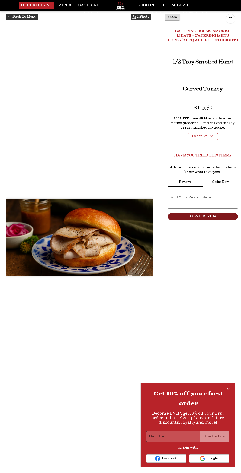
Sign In (146, 5)
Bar (143, 13)
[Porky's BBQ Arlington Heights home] (120, 5)
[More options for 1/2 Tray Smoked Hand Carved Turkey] (230, 18)
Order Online (36, 5)
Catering (89, 5)
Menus (65, 5)
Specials (92, 13)
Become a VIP (174, 5)
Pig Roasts (164, 13)
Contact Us (194, 13)
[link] (203, 136)
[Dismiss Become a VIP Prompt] (228, 389)
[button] (22, 17)
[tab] (185, 182)
